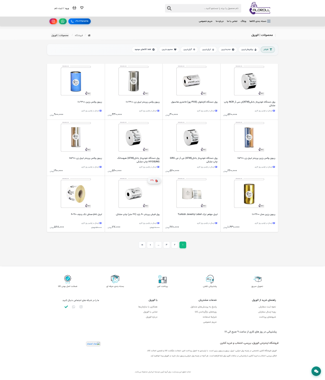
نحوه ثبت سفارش (267, 306)
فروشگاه (79, 35)
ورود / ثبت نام (62, 8)
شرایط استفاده (210, 317)
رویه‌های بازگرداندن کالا (206, 311)
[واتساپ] (63, 21)
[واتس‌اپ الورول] (73, 306)
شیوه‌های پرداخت (267, 317)
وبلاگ (243, 21)
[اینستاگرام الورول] (81, 306)
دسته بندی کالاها (258, 21)
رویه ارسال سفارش (267, 311)
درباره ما (220, 21)
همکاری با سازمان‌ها (147, 306)
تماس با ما (232, 21)
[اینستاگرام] (53, 21)
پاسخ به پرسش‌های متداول (204, 306)
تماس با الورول (150, 311)
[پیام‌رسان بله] (66, 306)
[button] (316, 371)
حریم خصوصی (205, 21)
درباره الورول (151, 317)
